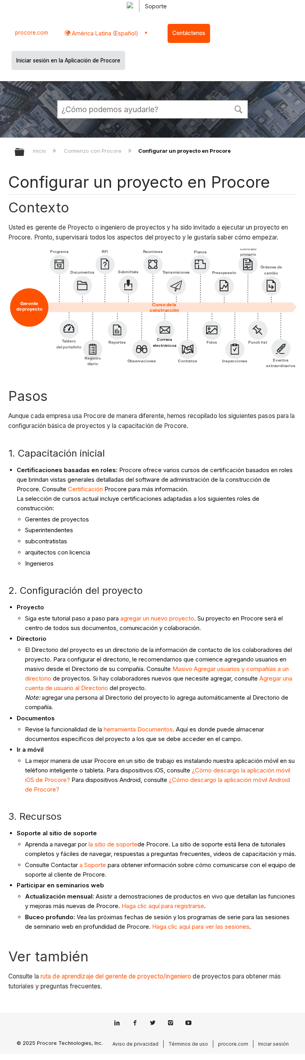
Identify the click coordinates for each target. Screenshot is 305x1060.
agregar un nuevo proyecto (157, 618)
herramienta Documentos (138, 729)
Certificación (85, 489)
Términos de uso (188, 1044)
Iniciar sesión (273, 1044)
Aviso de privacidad (135, 1044)
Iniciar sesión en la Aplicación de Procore (68, 60)
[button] (238, 108)
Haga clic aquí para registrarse (163, 906)
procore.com (31, 32)
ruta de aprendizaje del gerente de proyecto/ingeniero (116, 976)
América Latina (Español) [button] (104, 33)
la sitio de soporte (113, 844)
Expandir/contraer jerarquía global (24, 152)
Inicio (40, 151)
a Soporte (92, 865)
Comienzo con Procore (93, 151)
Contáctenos (188, 33)
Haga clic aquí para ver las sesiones (200, 926)
